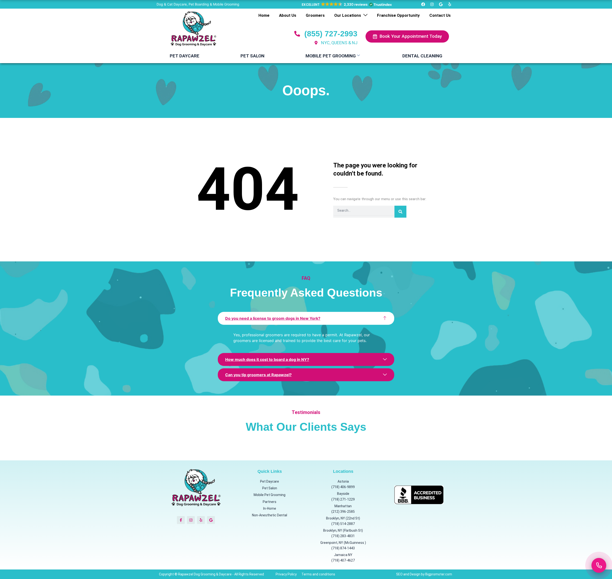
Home (263, 15)
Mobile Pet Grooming (331, 56)
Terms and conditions (318, 574)
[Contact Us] (598, 565)
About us (287, 15)
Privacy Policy (286, 574)
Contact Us (440, 15)
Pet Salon (252, 56)
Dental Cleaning (422, 56)
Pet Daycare (184, 56)
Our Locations (347, 15)
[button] (346, 4)
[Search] (400, 212)
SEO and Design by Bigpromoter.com (424, 574)
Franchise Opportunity (398, 15)
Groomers (315, 15)
